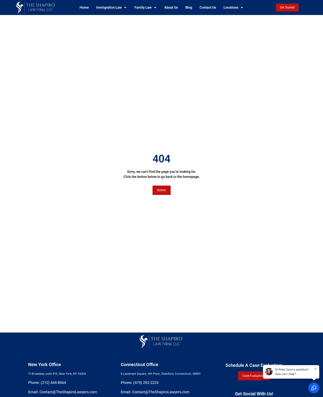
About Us (171, 7)
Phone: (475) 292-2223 (140, 382)
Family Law (143, 7)
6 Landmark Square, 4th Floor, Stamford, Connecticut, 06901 (161, 373)
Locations (231, 7)
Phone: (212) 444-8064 (47, 382)
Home (84, 7)
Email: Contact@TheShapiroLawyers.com (62, 392)
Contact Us (208, 7)
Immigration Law (109, 7)
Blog (188, 7)
